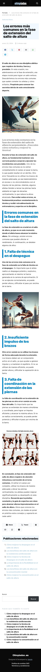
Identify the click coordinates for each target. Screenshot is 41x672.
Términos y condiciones (21, 666)
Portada (4, 13)
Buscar (4, 594)
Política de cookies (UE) (20, 663)
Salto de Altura (7, 19)
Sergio (30, 659)
